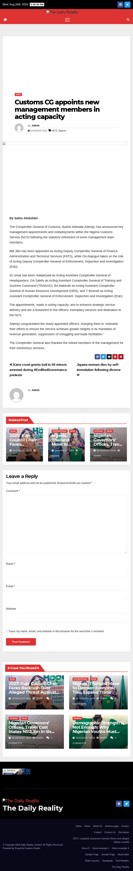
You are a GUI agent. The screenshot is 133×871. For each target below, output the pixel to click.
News (18, 94)
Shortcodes (123, 854)
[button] (128, 19)
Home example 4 (120, 848)
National (99, 431)
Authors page (111, 826)
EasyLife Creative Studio (27, 848)
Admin (36, 125)
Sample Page (92, 854)
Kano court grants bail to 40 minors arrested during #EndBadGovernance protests (38, 370)
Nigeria (62, 130)
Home (79, 826)
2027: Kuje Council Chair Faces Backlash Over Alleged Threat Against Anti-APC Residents (33, 690)
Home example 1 (100, 848)
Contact (125, 826)
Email (10, 586)
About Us (97, 826)
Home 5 (86, 848)
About (87, 826)
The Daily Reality (33, 808)
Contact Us (110, 832)
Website (11, 608)
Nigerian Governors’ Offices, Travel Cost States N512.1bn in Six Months (30, 729)
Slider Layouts (92, 860)
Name (10, 563)
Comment (13, 491)
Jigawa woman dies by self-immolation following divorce (99, 367)
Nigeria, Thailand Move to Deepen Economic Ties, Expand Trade (96, 688)
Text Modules (122, 860)
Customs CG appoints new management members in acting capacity (57, 109)
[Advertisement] (66, 60)
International (59, 431)
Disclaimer (123, 832)
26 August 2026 (22, 450)
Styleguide (107, 860)
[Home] (5, 19)
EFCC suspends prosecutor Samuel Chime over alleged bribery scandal (101, 840)
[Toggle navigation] (67, 20)
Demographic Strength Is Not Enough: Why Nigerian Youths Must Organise (98, 729)
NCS (54, 130)
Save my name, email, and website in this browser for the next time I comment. (56, 631)
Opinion (77, 718)
